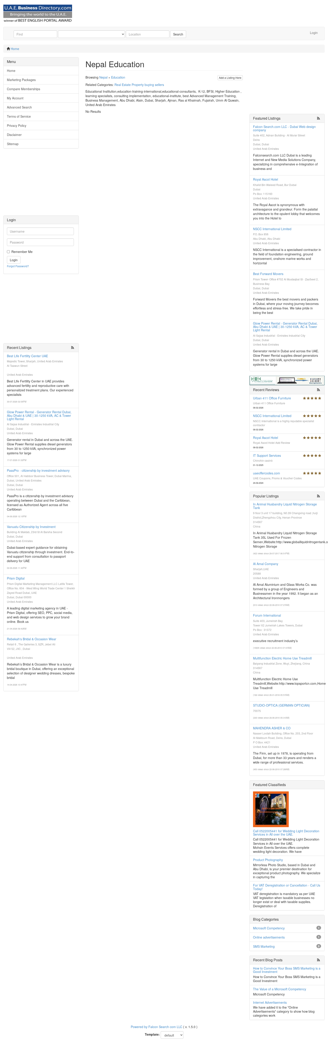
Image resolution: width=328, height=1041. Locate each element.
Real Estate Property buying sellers (139, 84)
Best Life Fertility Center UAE (27, 356)
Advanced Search (19, 107)
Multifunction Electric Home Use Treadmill (282, 658)
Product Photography (268, 859)
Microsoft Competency (269, 928)
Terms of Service (19, 116)
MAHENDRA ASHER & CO (272, 728)
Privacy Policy (16, 125)
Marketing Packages (21, 79)
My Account (15, 98)
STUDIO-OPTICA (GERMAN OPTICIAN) (281, 705)
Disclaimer (14, 134)
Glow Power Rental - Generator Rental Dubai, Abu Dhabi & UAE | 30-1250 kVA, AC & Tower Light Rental (39, 415)
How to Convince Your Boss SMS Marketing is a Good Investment (286, 970)
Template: (152, 1034)
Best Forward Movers (268, 273)
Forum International (267, 615)
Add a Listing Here (230, 77)
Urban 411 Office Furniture (272, 398)
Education (118, 77)
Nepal (103, 77)
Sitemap (13, 144)
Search (178, 34)
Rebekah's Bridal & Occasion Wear (31, 639)
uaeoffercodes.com (266, 473)
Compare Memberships (23, 89)
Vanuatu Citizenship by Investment (31, 526)
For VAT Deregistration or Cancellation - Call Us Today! (286, 887)
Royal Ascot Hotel (265, 179)
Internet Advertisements (270, 1002)
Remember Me (22, 251)
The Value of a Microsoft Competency (279, 989)
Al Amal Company (265, 563)
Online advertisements (269, 937)
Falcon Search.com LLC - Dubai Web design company (284, 128)
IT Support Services (267, 455)
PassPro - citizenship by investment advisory (38, 470)
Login (314, 32)
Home (15, 48)
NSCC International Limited (272, 229)
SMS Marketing (264, 946)
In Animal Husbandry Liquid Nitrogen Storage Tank (285, 506)
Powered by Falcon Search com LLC (156, 1026)
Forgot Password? (18, 266)
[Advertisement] (41, 184)
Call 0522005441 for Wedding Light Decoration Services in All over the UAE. (286, 833)
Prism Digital (16, 578)
